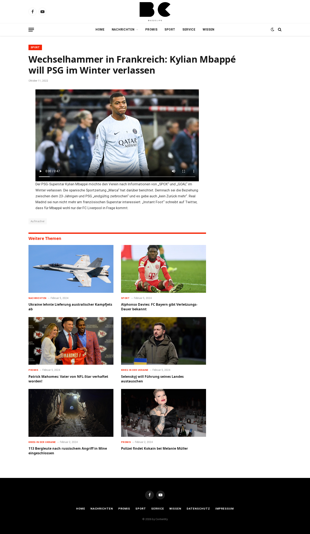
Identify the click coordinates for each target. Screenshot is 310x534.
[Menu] (31, 29)
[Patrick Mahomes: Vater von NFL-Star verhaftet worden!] (70, 341)
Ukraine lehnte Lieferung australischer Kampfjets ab (70, 306)
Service (188, 29)
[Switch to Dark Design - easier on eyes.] (272, 29)
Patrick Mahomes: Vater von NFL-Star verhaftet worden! (68, 378)
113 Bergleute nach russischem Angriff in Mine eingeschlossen (67, 450)
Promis (151, 29)
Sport (169, 29)
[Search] (279, 29)
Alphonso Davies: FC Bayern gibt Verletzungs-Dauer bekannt (159, 306)
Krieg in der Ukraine (134, 370)
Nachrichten (123, 29)
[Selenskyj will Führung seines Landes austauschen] (163, 341)
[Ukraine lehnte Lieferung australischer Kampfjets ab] (70, 269)
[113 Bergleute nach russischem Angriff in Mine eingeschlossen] (70, 413)
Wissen (208, 29)
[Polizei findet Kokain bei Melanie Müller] (163, 413)
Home (100, 29)
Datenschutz (198, 508)
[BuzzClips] (155, 11)
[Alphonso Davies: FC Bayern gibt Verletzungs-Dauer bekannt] (163, 269)
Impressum (224, 508)
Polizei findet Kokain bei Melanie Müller (154, 448)
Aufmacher (38, 221)
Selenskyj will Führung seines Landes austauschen (152, 378)
